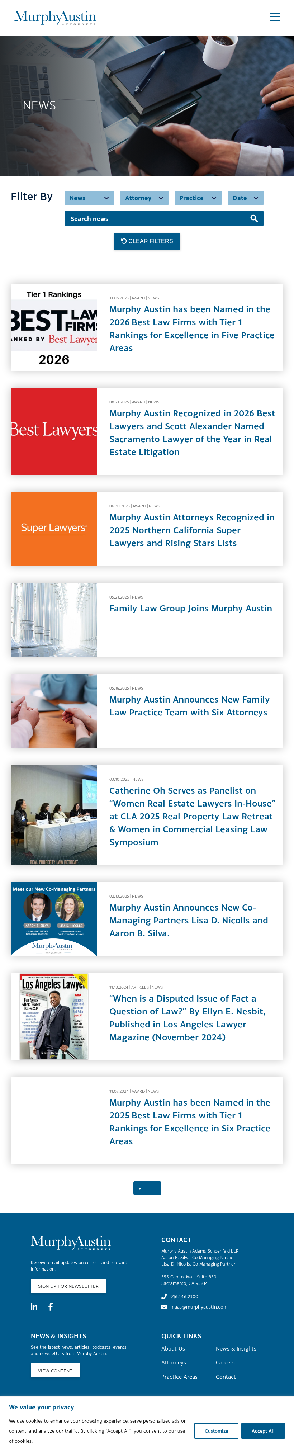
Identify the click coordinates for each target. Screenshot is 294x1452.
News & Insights (236, 1348)
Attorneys (173, 1362)
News (153, 298)
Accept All (263, 1431)
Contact (226, 1376)
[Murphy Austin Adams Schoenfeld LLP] (55, 18)
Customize (216, 1431)
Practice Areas (179, 1376)
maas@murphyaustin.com (199, 1307)
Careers (225, 1362)
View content (55, 1370)
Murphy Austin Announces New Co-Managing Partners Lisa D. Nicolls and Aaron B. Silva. (188, 920)
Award (138, 298)
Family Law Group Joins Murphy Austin (190, 608)
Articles (140, 987)
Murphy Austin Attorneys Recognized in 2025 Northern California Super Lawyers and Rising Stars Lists (192, 529)
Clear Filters (150, 241)
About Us (173, 1348)
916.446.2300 (184, 1296)
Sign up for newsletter (68, 1286)
